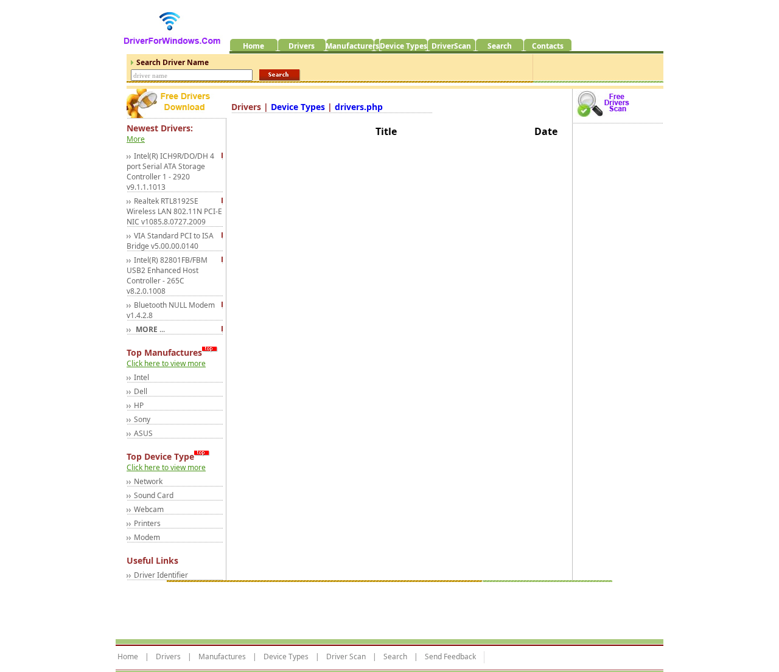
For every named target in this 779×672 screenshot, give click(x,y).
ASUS (143, 433)
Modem (147, 537)
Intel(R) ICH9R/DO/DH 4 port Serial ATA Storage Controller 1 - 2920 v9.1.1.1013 (170, 171)
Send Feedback (450, 657)
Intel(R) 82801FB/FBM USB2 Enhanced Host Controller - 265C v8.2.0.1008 (167, 275)
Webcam (149, 509)
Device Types (299, 107)
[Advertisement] (337, 607)
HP (139, 405)
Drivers (168, 657)
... (149, 329)
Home (127, 657)
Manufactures (222, 657)
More (136, 139)
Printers (147, 523)
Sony (142, 419)
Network (148, 481)
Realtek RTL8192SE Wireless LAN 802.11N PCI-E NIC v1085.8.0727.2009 (174, 211)
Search (395, 657)
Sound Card (153, 495)
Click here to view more (166, 363)
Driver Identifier (161, 575)
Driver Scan (346, 657)
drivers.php (359, 107)
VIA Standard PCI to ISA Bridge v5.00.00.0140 (170, 240)
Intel (141, 377)
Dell (140, 391)
